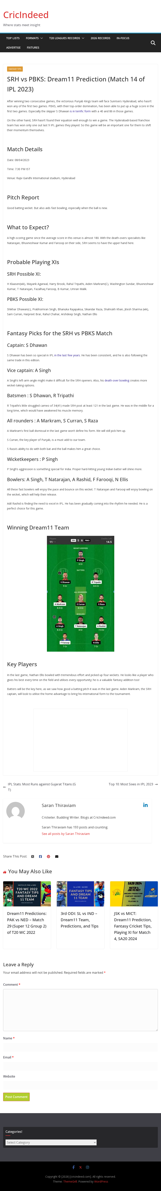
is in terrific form (80, 111)
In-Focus (123, 38)
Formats (32, 38)
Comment (11, 984)
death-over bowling (117, 380)
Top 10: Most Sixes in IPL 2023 (131, 784)
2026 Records (100, 38)
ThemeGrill (70, 1181)
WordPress (101, 1181)
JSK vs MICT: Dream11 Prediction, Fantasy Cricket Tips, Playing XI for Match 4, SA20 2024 (133, 926)
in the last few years (67, 355)
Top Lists (13, 38)
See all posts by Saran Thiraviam (66, 834)
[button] (41, 38)
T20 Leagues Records (64, 38)
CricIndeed (26, 14)
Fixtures (33, 47)
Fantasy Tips (15, 69)
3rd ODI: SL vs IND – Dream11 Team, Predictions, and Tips (80, 920)
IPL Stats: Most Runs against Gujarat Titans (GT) (42, 787)
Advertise (13, 47)
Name (9, 1038)
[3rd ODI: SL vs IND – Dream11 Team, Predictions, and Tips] (80, 884)
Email (8, 1057)
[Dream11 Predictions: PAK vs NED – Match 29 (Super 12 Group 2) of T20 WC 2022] (27, 884)
